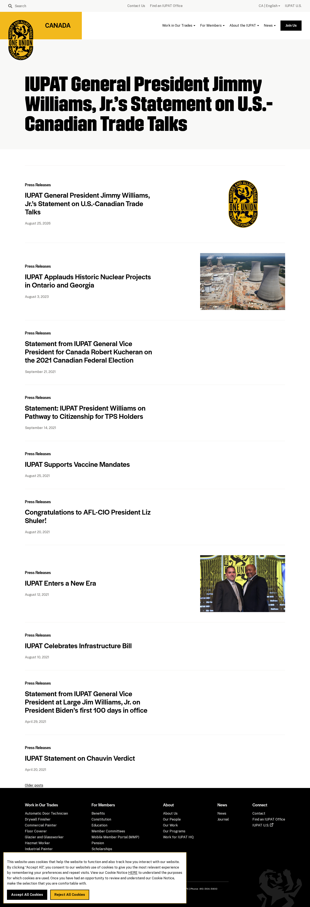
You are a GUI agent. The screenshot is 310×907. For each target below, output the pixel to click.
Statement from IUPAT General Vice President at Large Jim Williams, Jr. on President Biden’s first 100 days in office (86, 701)
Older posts (34, 785)
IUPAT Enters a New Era (60, 583)
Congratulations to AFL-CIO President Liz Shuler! (88, 516)
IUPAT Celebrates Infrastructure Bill (78, 645)
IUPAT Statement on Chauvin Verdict (80, 758)
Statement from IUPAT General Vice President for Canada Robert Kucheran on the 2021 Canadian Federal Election (88, 351)
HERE (132, 873)
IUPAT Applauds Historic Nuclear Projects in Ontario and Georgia (88, 280)
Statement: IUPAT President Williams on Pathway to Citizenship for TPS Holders (85, 412)
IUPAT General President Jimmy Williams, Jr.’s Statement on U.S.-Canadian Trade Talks (87, 203)
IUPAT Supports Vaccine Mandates (77, 464)
